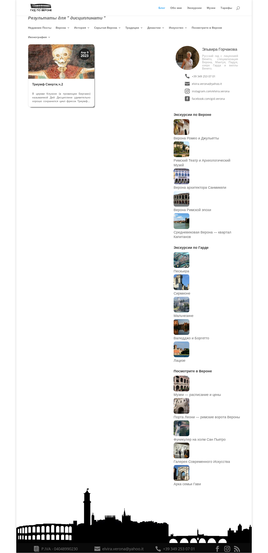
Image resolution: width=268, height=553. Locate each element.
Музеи (211, 8)
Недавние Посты (39, 27)
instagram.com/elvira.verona (210, 91)
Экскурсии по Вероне (192, 114)
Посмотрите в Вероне (207, 27)
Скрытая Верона (105, 27)
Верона (61, 27)
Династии (154, 27)
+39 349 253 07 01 (203, 76)
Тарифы (226, 8)
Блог (162, 8)
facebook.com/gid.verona (208, 99)
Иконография (37, 37)
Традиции (132, 27)
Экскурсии (194, 8)
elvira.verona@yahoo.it (207, 84)
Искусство (176, 27)
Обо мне (176, 8)
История (80, 27)
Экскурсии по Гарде (191, 247)
